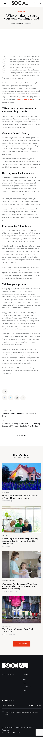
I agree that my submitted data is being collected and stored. (21, 713)
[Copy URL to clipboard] (4, 70)
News (11, 626)
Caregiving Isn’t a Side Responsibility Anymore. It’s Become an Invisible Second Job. (20, 541)
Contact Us (26, 687)
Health (5, 535)
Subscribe (36, 705)
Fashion (21, 11)
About (25, 679)
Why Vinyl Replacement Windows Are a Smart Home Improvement (20, 496)
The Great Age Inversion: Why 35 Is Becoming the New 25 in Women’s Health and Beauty (19, 586)
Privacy (25, 690)
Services (5, 492)
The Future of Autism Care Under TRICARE (18, 630)
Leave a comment (20, 435)
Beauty (5, 581)
